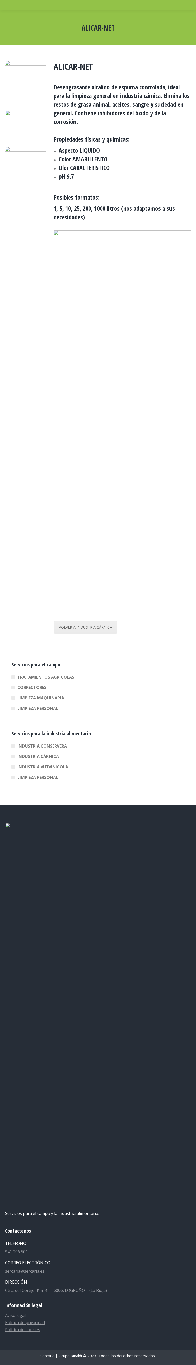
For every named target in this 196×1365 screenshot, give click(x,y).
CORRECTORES (31, 687)
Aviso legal (15, 1315)
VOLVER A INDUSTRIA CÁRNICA (85, 627)
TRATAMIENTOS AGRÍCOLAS (45, 677)
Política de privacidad (25, 1322)
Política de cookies (22, 1329)
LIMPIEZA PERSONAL (37, 708)
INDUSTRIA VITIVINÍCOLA (42, 767)
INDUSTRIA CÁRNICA (38, 756)
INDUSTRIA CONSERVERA (42, 746)
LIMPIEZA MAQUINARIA (40, 698)
